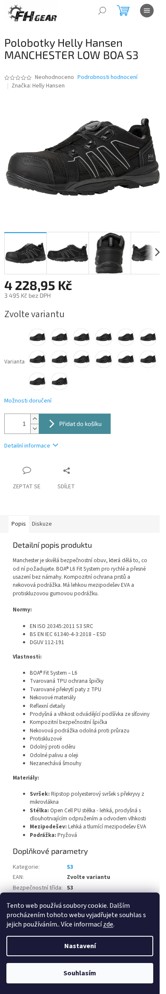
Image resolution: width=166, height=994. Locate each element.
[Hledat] (102, 10)
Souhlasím (79, 973)
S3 (70, 867)
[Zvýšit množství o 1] (34, 419)
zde (108, 924)
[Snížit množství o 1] (34, 429)
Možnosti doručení (28, 401)
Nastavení (80, 946)
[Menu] (146, 10)
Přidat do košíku (80, 423)
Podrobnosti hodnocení (107, 77)
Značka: (38, 86)
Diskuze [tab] (42, 524)
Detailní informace (27, 446)
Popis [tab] (18, 524)
